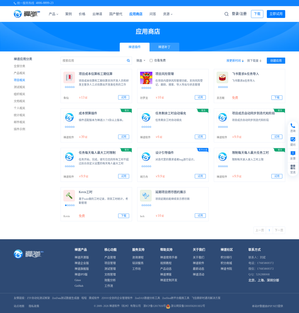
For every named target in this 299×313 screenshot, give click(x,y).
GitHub (79, 285)
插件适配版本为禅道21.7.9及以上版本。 (102, 120)
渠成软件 (94, 298)
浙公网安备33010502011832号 (187, 306)
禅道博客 (166, 274)
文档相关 (19, 101)
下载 (257, 14)
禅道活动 (198, 274)
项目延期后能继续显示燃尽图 (172, 198)
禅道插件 (134, 47)
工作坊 (136, 268)
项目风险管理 (164, 74)
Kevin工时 (85, 192)
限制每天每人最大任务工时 (250, 152)
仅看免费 (160, 60)
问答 (153, 14)
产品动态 (166, 268)
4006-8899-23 (44, 3)
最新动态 (198, 268)
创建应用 (276, 60)
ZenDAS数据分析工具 (147, 298)
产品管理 (110, 257)
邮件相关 (19, 122)
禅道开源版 (82, 257)
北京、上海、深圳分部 (263, 280)
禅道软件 (198, 263)
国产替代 (115, 14)
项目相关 (19, 80)
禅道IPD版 (81, 274)
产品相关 (19, 73)
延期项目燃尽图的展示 (170, 192)
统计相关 (19, 115)
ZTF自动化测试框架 (38, 298)
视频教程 (166, 263)
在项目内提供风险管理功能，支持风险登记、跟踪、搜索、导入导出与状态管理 (179, 82)
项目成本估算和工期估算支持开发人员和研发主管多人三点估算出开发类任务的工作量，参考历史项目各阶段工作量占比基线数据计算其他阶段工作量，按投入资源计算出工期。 (104, 83)
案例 (68, 14)
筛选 (139, 60)
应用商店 (135, 14)
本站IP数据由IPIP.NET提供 (267, 306)
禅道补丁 (164, 47)
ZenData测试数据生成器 (65, 298)
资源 (166, 14)
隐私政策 (34, 306)
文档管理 (110, 274)
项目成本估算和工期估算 (96, 74)
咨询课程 (138, 257)
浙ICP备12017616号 (154, 306)
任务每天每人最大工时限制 (97, 152)
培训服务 (138, 263)
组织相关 (19, 94)
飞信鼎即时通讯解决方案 (206, 298)
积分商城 (226, 263)
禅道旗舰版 (82, 268)
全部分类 (19, 66)
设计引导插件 (164, 152)
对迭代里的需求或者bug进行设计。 (175, 159)
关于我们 (198, 257)
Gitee (78, 280)
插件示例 (19, 129)
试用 (123, 97)
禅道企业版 (82, 263)
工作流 (108, 285)
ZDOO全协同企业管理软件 (117, 298)
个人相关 (19, 108)
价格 (82, 14)
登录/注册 (239, 14)
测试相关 (19, 87)
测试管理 (110, 268)
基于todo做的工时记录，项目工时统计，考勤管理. (103, 200)
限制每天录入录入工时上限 (248, 159)
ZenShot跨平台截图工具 (175, 298)
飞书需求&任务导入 (245, 74)
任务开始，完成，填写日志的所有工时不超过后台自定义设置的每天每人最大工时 (104, 161)
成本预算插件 (88, 113)
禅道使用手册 (168, 257)
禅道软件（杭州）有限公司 (125, 306)
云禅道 (97, 14)
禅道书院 (226, 268)
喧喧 (84, 298)
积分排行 (226, 257)
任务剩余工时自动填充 (170, 113)
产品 (52, 14)
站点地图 (19, 306)
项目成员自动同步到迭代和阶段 (253, 113)
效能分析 (110, 280)
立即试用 (276, 14)
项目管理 (110, 263)
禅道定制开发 (168, 280)
